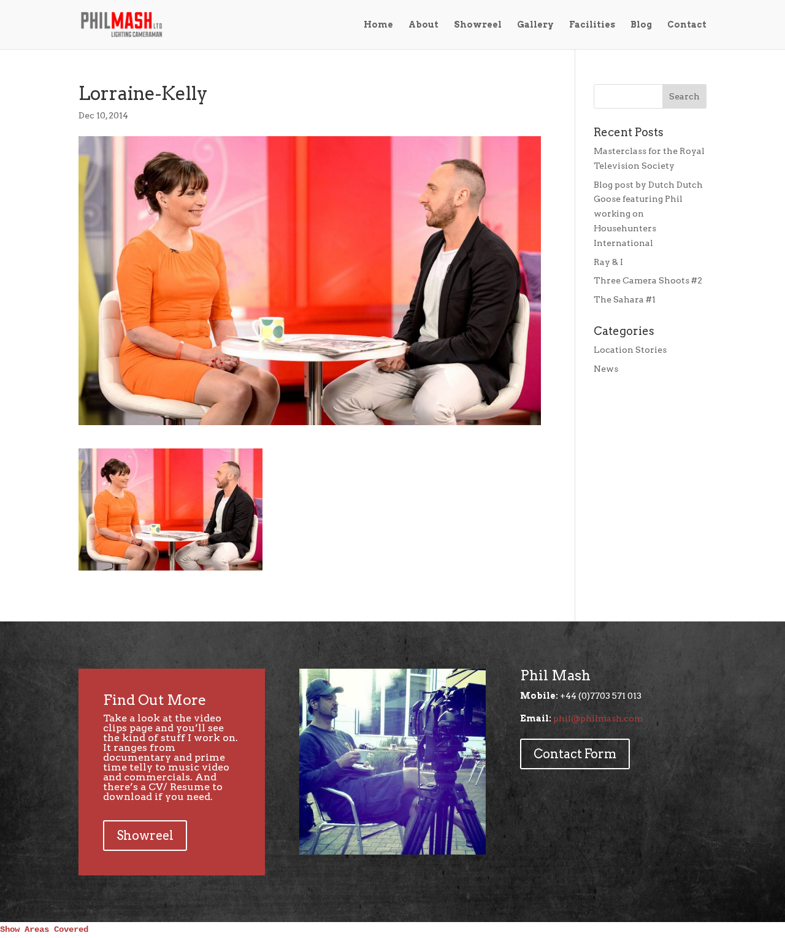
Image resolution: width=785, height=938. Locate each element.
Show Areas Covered (44, 929)
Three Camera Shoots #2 (648, 280)
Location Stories (630, 350)
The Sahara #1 (625, 299)
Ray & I (608, 262)
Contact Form (575, 754)
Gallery (535, 24)
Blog (641, 24)
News (606, 369)
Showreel (478, 24)
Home (378, 24)
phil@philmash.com (598, 718)
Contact (686, 24)
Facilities (592, 24)
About (423, 24)
